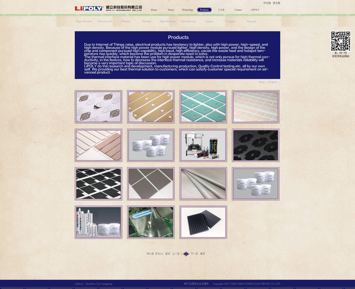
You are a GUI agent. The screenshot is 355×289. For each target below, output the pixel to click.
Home (154, 9)
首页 (167, 253)
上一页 (176, 253)
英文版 (276, 3)
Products (273, 82)
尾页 (202, 253)
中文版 (267, 3)
